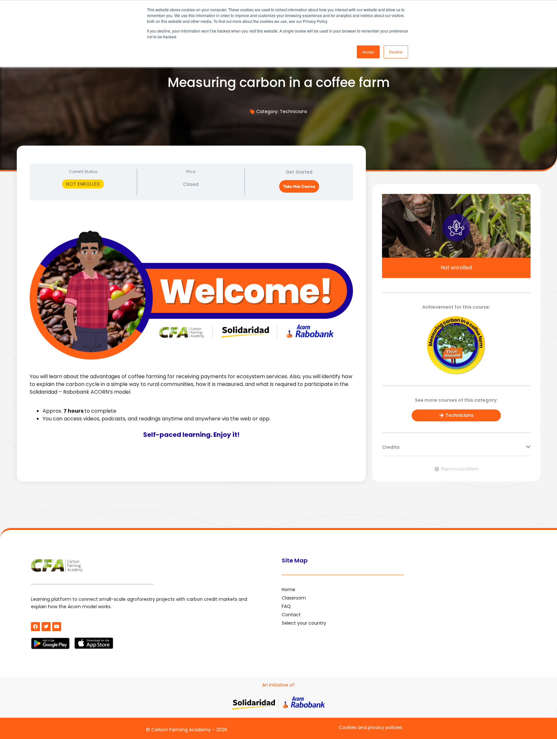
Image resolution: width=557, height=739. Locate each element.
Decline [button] (396, 51)
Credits (391, 447)
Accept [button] (368, 51)
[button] (456, 450)
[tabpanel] (191, 328)
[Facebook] (35, 626)
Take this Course (299, 186)
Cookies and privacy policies (370, 727)
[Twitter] (46, 626)
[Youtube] (56, 626)
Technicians (293, 111)
